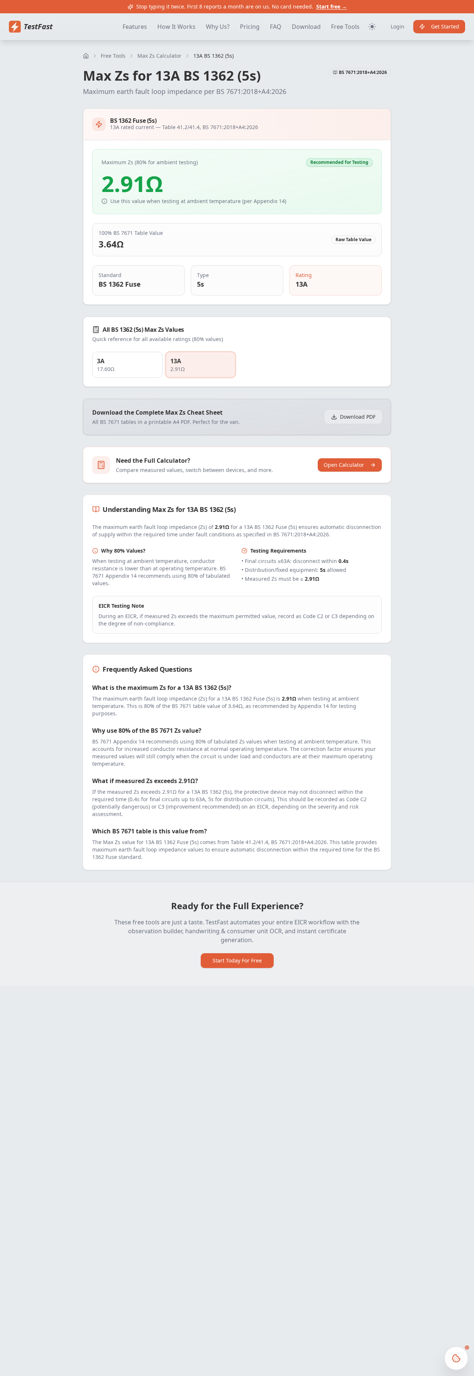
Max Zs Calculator (159, 55)
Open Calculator (344, 464)
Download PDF (357, 416)
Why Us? (218, 27)
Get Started (445, 26)
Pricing (250, 27)
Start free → (331, 6)
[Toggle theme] (372, 26)
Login (397, 26)
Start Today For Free (237, 960)
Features (135, 27)
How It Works (176, 27)
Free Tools (345, 27)
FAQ (275, 27)
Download (306, 27)
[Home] (86, 56)
